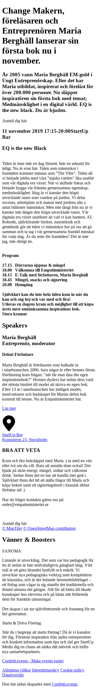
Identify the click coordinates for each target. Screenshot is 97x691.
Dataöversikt (13, 675)
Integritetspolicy (45, 670)
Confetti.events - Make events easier (33, 661)
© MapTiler (12, 528)
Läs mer (9, 408)
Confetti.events (64, 684)
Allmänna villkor (16, 670)
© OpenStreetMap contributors (49, 528)
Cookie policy (72, 670)
